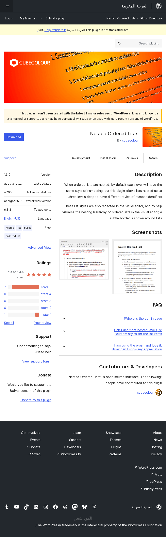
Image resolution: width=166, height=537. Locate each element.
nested (10, 227)
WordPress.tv (69, 454)
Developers (72, 447)
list (19, 227)
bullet (27, 227)
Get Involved (30, 433)
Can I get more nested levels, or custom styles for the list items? (138, 332)
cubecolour (130, 140)
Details (153, 158)
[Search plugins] (119, 43)
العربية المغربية (142, 507)
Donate (32, 447)
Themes (115, 440)
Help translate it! (52, 30)
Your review (42, 323)
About (157, 433)
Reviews (132, 158)
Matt (156, 475)
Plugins (116, 447)
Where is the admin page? (142, 318)
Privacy (156, 454)
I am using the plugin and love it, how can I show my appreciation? (137, 347)
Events (35, 440)
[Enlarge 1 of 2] (156, 245)
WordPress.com (148, 467)
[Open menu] (6, 6)
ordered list (13, 236)
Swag (34, 454)
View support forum (36, 361)
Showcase (113, 433)
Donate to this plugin (35, 400)
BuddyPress (151, 489)
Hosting (156, 447)
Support (10, 158)
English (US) (12, 218)
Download (14, 137)
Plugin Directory (151, 18)
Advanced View (39, 247)
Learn (77, 433)
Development (80, 158)
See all (9, 323)
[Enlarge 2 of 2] (104, 245)
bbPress (154, 482)
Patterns (115, 454)
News (157, 440)
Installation (108, 158)
